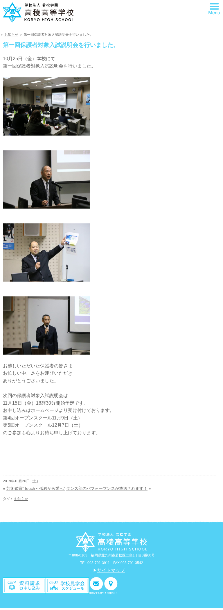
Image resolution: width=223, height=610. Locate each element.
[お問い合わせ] (96, 585)
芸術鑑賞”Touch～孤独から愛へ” (35, 488)
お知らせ (11, 35)
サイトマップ (111, 570)
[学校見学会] (67, 585)
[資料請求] (24, 585)
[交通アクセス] (111, 585)
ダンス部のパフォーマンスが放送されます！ (107, 488)
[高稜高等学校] (38, 11)
